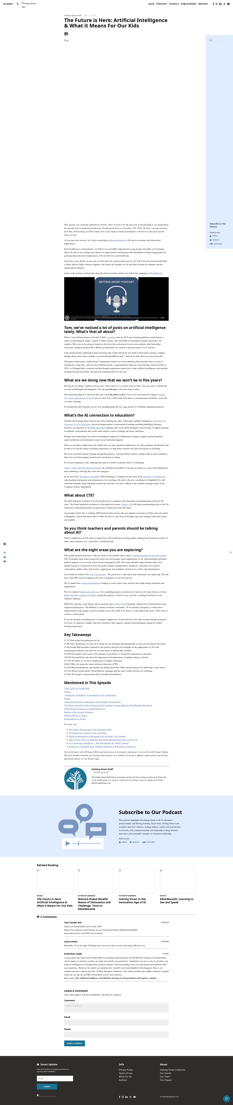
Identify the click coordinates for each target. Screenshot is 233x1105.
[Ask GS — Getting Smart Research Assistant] (226, 1098)
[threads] (224, 4)
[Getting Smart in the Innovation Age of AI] (137, 881)
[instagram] (217, 4)
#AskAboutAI (156, 273)
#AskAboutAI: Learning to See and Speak (87, 732)
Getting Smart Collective (172, 1069)
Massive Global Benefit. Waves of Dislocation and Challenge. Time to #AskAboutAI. (94, 904)
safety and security (98, 574)
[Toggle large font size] (231, 552)
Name (67, 1029)
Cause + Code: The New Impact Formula (82, 467)
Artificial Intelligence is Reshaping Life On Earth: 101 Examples (97, 736)
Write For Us (125, 1076)
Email (67, 1017)
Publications (188, 4)
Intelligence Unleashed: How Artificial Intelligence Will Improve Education (102, 746)
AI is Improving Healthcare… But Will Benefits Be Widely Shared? (99, 743)
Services (203, 4)
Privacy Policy (126, 1069)
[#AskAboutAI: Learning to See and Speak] (178, 881)
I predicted (111, 337)
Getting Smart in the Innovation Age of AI (132, 900)
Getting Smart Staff (72, 15)
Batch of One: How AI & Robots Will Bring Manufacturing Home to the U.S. (103, 739)
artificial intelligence (117, 240)
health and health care (89, 591)
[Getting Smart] (29, 3)
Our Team (165, 1076)
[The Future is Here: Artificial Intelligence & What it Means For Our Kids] (55, 881)
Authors (123, 1079)
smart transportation (90, 583)
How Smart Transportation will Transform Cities (90, 729)
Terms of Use (125, 1073)
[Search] (18, 4)
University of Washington (154, 476)
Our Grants (165, 1073)
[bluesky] (228, 4)
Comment (69, 1000)
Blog (151, 4)
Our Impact (166, 1079)
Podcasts (161, 4)
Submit (47, 1087)
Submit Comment (75, 1043)
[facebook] (213, 4)
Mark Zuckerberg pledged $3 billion (80, 595)
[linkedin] (220, 4)
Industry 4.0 (126, 504)
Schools (174, 4)
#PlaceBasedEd (97, 427)
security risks (119, 603)
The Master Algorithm (89, 476)
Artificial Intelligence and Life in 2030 (149, 555)
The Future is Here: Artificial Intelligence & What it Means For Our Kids (55, 902)
